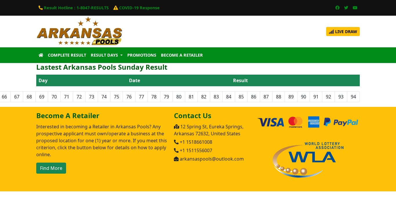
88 (278, 96)
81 (191, 96)
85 (241, 96)
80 (178, 96)
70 (54, 96)
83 (216, 96)
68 (29, 96)
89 (291, 96)
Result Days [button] (105, 55)
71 (66, 96)
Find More (51, 168)
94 (353, 96)
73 (91, 96)
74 (104, 96)
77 (141, 96)
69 (41, 96)
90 (303, 96)
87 (266, 96)
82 (203, 96)
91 (316, 96)
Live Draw (345, 31)
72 (79, 96)
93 (341, 96)
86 (253, 96)
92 (328, 96)
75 (116, 96)
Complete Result (67, 55)
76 (129, 96)
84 (228, 96)
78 (154, 96)
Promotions (141, 55)
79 (166, 96)
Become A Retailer (182, 55)
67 (16, 96)
